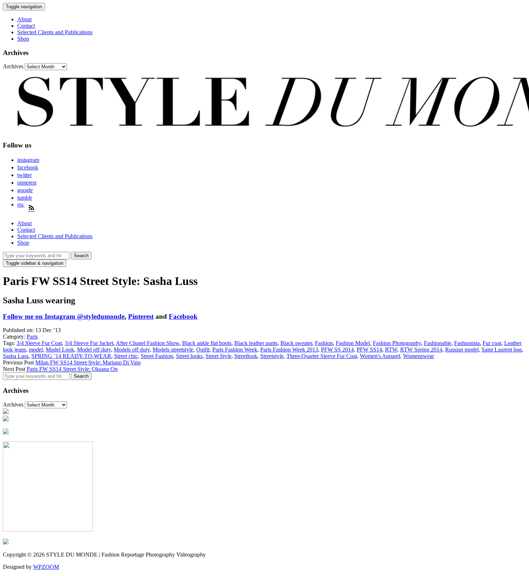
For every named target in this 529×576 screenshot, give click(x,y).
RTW (391, 349)
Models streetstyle (173, 349)
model (36, 349)
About (24, 19)
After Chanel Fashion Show (147, 343)
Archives (13, 66)
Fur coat (492, 343)
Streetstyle (272, 356)
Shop (23, 39)
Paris (32, 337)
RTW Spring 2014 (421, 349)
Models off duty (132, 349)
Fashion (324, 343)
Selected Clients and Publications (54, 32)
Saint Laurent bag (501, 349)
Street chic (126, 356)
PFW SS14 (369, 349)
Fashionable (437, 343)
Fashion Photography (397, 343)
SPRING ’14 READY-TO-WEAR (71, 356)
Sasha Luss (15, 356)
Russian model (462, 349)
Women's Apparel (380, 356)
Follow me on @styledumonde (64, 316)
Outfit (202, 349)
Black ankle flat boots (206, 343)
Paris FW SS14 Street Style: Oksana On (72, 369)
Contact (26, 26)
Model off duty (94, 349)
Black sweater (296, 343)
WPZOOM (46, 567)
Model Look (60, 349)
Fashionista (467, 343)
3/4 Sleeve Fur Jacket (89, 343)
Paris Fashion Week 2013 (289, 349)
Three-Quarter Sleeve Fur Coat (321, 356)
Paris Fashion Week (234, 349)
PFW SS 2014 (337, 349)
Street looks (189, 356)
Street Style (218, 356)
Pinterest (141, 316)
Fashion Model (353, 343)
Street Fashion (157, 356)
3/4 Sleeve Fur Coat (39, 343)
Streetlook (245, 356)
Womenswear (418, 356)
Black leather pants (255, 343)
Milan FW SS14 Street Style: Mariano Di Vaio (88, 362)
